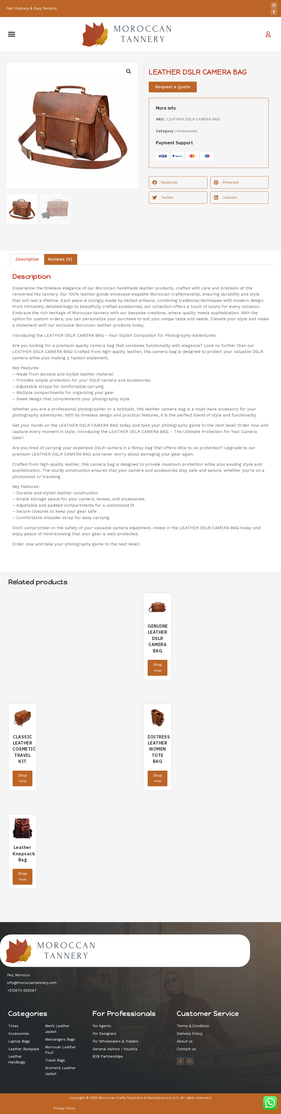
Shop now (157, 667)
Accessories (186, 131)
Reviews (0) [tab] (60, 259)
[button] (11, 34)
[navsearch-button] (240, 34)
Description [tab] (27, 259)
